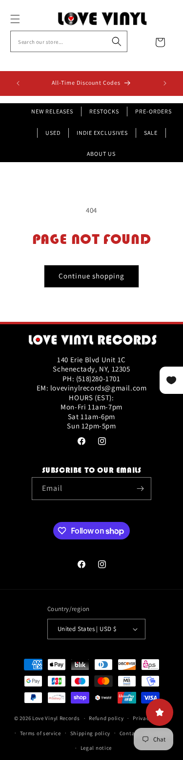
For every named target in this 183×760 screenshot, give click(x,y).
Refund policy (106, 718)
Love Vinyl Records (56, 718)
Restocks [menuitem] (104, 111)
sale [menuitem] (151, 132)
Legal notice (96, 747)
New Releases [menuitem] (52, 111)
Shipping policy (90, 733)
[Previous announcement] (18, 83)
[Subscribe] (140, 488)
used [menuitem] (53, 132)
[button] (26, 19)
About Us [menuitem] (101, 153)
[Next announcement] (165, 83)
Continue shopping (91, 275)
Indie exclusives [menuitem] (102, 132)
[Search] (116, 41)
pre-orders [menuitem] (153, 111)
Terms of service (40, 733)
